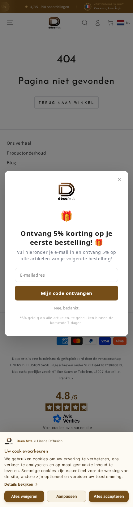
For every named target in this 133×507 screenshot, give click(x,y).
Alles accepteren (109, 496)
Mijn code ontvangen (66, 293)
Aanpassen (66, 496)
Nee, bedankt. (66, 308)
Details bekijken (18, 484)
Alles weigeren (24, 496)
